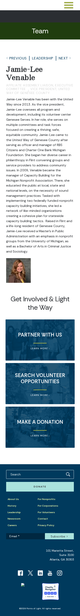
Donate (40, 486)
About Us (13, 499)
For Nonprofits (46, 499)
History (12, 505)
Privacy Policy (46, 525)
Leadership (42, 58)
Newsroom (14, 518)
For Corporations (48, 505)
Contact (43, 518)
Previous (18, 58)
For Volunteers (46, 512)
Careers (12, 525)
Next (63, 58)
